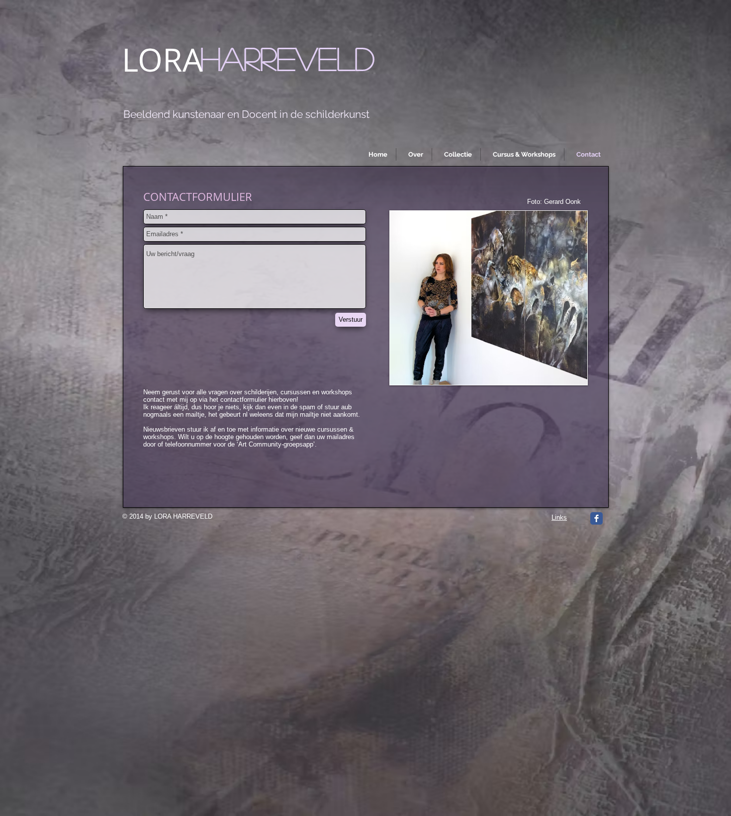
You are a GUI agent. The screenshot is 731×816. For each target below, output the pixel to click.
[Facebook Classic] (596, 518)
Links (559, 517)
